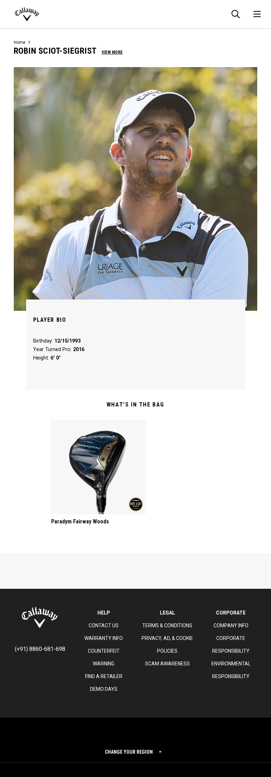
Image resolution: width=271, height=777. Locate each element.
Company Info (230, 625)
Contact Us (104, 625)
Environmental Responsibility (231, 670)
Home (19, 42)
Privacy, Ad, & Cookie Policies (167, 644)
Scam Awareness (167, 663)
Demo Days (104, 689)
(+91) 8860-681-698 (40, 649)
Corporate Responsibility (230, 644)
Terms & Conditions (167, 625)
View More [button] (112, 52)
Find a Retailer (103, 676)
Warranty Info (103, 638)
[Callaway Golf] (27, 14)
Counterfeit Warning (104, 657)
